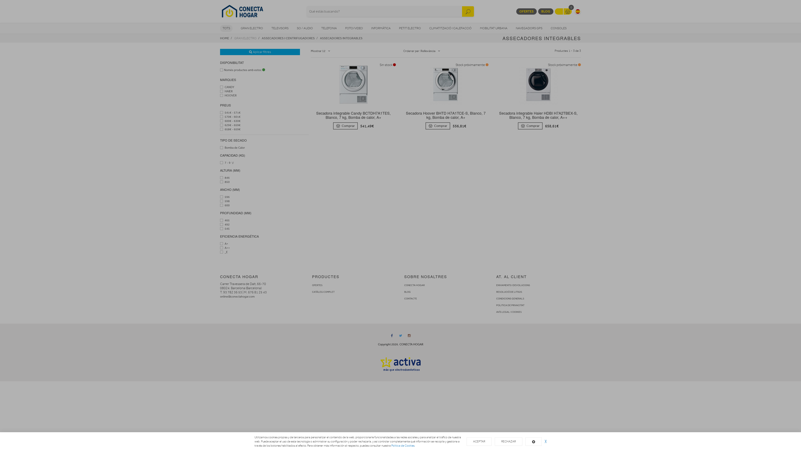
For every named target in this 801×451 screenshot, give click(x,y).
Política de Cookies (402, 445)
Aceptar (479, 441)
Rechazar (508, 441)
